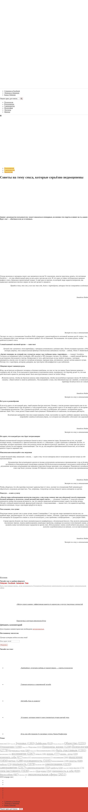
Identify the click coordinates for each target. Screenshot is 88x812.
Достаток (7, 110)
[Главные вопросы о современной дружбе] (12, 684)
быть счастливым (6, 586)
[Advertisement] (44, 199)
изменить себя (11, 757)
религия (40, 764)
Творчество (8, 172)
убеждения (43, 771)
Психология (8, 102)
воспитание (5, 754)
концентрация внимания (42, 757)
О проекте (30, 777)
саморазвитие (13, 767)
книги (27, 757)
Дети (12, 743)
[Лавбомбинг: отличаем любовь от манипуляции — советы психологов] (12, 668)
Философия (8, 108)
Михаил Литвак (58, 743)
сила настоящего (68, 586)
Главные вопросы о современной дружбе (36, 684)
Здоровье (25, 743)
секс (66, 768)
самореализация (38, 767)
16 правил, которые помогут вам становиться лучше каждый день (45, 717)
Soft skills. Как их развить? (30, 701)
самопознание (56, 586)
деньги (40, 754)
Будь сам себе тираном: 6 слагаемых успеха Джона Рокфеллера (44, 734)
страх (32, 771)
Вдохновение (9, 104)
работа (6, 764)
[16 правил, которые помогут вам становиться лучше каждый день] (12, 717)
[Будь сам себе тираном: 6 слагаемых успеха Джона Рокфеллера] (12, 734)
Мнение (7, 112)
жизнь (53, 753)
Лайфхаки (44, 743)
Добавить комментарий (10, 182)
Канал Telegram (10, 784)
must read (5, 743)
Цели (33, 751)
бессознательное (46, 750)
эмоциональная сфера (47, 774)
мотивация (60, 757)
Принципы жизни (56, 746)
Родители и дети (19, 750)
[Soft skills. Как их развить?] (12, 701)
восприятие (23, 753)
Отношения (37, 586)
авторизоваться (38, 629)
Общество (75, 743)
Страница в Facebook (12, 781)
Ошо (25, 747)
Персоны (35, 747)
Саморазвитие (9, 106)
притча (76, 760)
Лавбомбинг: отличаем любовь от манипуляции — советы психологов (47, 668)
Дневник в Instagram (11, 782)
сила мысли (76, 768)
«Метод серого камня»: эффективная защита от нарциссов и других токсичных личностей (50, 604)
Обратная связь (19, 777)
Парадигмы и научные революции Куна (31, 621)
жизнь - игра (17, 586)
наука (15, 760)
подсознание (60, 761)
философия (9, 774)
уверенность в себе (66, 770)
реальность (23, 764)
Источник (3, 577)
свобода (57, 768)
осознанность (28, 586)
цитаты (23, 775)
